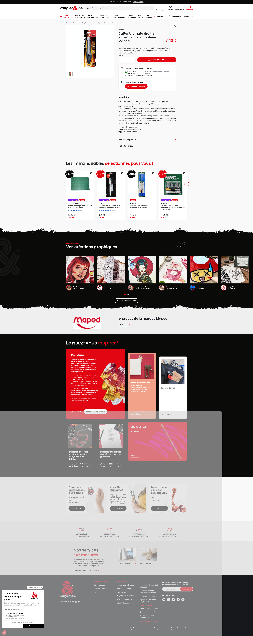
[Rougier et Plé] (68, 589)
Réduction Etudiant (124, 589)
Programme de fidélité (125, 596)
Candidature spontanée (149, 608)
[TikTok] (182, 599)
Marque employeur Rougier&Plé (147, 617)
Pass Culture (121, 592)
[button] (179, 8)
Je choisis (77, 508)
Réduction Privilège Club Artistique (149, 586)
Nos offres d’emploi (148, 621)
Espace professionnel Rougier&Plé (148, 601)
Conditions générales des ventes (139, 628)
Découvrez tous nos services (85, 570)
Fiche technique (126, 146)
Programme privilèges (125, 585)
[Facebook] (163, 599)
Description (124, 97)
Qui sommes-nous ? (147, 612)
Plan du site (188, 628)
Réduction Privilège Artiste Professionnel (148, 592)
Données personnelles (158, 628)
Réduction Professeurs (148, 596)
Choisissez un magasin (136, 86)
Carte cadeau (99, 585)
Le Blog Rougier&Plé (124, 599)
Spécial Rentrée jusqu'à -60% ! (126, 2)
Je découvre (159, 508)
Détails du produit (127, 139)
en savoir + (123, 325)
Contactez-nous (100, 589)
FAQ (95, 592)
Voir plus (121, 55)
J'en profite (118, 508)
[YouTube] (168, 599)
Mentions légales (66, 628)
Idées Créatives (123, 603)
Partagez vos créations (126, 301)
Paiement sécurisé (174, 628)
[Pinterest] (173, 599)
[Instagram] (178, 599)
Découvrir (165, 415)
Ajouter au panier (158, 60)
